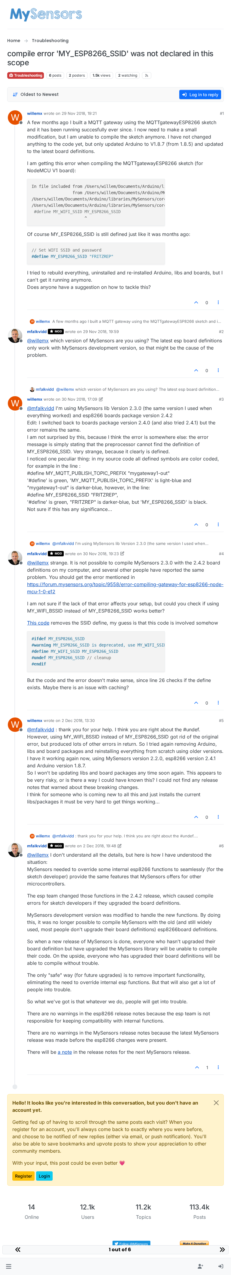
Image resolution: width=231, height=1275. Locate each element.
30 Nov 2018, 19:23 (101, 553)
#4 (221, 553)
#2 (221, 331)
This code (38, 623)
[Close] (216, 1102)
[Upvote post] (196, 302)
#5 (221, 720)
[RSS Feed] (146, 75)
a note (65, 1052)
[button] (8, 1267)
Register (23, 1176)
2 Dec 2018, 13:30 (78, 720)
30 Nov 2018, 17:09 (79, 399)
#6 (221, 845)
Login (44, 1176)
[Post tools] (218, 302)
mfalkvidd (37, 331)
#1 (222, 113)
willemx (34, 113)
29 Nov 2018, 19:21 (79, 113)
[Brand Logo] (46, 14)
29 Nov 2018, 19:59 (101, 331)
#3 (221, 399)
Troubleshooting (27, 75)
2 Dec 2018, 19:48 (99, 845)
